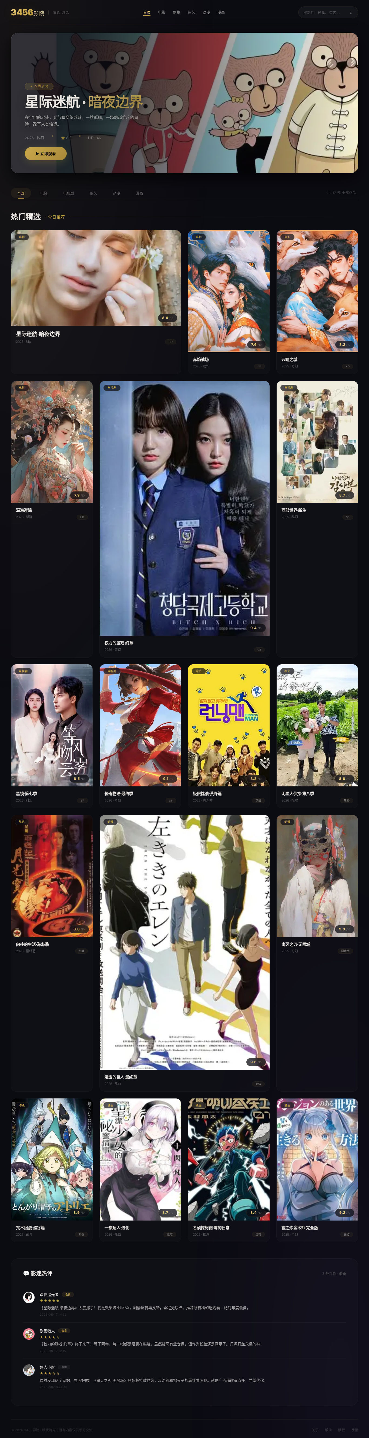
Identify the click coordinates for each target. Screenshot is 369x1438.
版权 (341, 1430)
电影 (161, 12)
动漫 (206, 12)
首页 (146, 12)
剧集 (176, 12)
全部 (21, 193)
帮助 (328, 1430)
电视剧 (68, 193)
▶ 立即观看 (46, 153)
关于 (315, 1430)
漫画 (221, 12)
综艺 (191, 12)
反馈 (354, 1430)
